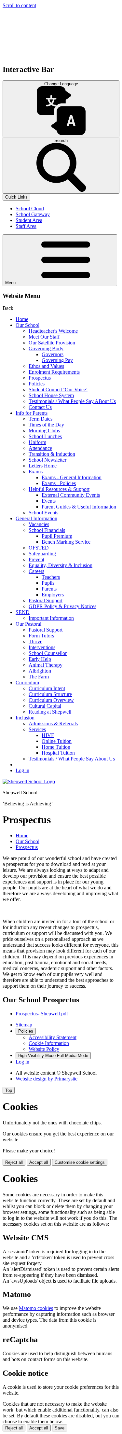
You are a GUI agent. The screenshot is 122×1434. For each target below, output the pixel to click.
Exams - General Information (72, 477)
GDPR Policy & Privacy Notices (62, 606)
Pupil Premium (57, 536)
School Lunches (45, 436)
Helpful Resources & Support (59, 489)
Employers (53, 594)
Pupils (48, 583)
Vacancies (39, 524)
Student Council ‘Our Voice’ (58, 389)
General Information (36, 518)
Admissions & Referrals (53, 723)
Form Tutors (41, 635)
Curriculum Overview (51, 700)
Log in (22, 770)
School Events (43, 512)
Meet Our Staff (44, 337)
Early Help (40, 659)
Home (22, 319)
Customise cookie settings (80, 1162)
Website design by (46, 1078)
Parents (49, 589)
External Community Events (71, 495)
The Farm (39, 676)
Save (59, 1428)
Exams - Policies (59, 483)
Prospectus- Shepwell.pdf (42, 1013)
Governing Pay (57, 360)
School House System (51, 395)
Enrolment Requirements (54, 372)
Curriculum (27, 682)
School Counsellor (48, 653)
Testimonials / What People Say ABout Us (72, 401)
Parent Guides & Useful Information (79, 506)
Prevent (36, 559)
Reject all (14, 1162)
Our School (27, 325)
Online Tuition (57, 741)
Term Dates (40, 419)
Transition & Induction (52, 454)
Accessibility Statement (52, 1037)
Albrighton (40, 671)
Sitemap (24, 1024)
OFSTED (39, 547)
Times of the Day (46, 424)
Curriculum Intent (47, 688)
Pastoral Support (45, 600)
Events (49, 501)
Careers (36, 571)
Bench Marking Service (66, 542)
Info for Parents (31, 413)
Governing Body (46, 348)
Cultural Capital (45, 706)
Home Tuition (56, 747)
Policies (37, 383)
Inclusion (25, 717)
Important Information (51, 618)
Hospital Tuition (58, 753)
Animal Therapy (45, 665)
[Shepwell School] (29, 781)
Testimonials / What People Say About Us (72, 758)
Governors (52, 354)
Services (37, 729)
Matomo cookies (36, 1308)
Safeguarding (42, 553)
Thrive (35, 641)
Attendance (40, 448)
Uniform (37, 442)
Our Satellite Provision (52, 342)
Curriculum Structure (50, 694)
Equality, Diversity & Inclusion (60, 565)
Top (8, 1090)
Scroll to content (19, 5)
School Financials (47, 530)
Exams (36, 471)
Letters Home (43, 465)
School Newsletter (47, 460)
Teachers (51, 577)
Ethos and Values (46, 366)
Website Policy (44, 1049)
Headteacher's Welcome (53, 331)
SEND (23, 612)
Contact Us (40, 407)
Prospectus (40, 378)
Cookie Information (49, 1043)
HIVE (48, 735)
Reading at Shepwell (50, 712)
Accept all (38, 1162)
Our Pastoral (28, 624)
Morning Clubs (44, 430)
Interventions (42, 647)
